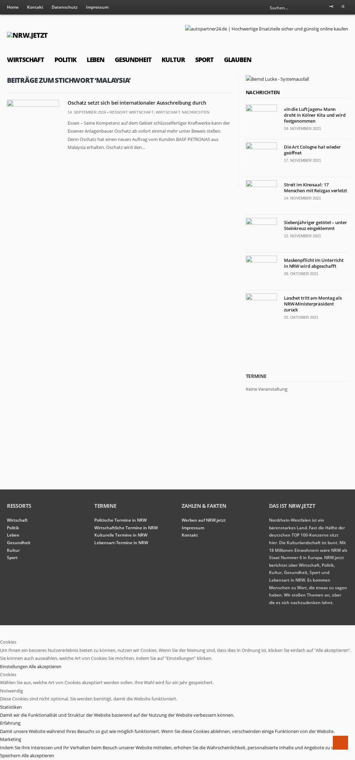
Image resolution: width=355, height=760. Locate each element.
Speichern (10, 755)
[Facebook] (343, 7)
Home (13, 7)
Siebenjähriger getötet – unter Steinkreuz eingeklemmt (315, 225)
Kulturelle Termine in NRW (120, 535)
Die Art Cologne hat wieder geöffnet (312, 150)
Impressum (97, 7)
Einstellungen (14, 666)
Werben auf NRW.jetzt (204, 520)
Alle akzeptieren (45, 666)
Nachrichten (263, 92)
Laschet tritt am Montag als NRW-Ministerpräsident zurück (313, 304)
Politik (65, 59)
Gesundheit (133, 59)
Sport (204, 59)
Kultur (173, 59)
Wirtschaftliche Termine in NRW (126, 528)
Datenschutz (65, 7)
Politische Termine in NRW (120, 520)
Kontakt (35, 7)
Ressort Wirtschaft (132, 112)
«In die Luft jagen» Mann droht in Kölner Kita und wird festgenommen (315, 115)
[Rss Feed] (331, 7)
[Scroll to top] (340, 743)
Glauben (237, 59)
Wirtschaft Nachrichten (182, 112)
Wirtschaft (25, 59)
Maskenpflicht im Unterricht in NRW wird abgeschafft (314, 263)
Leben (96, 59)
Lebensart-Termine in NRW (121, 543)
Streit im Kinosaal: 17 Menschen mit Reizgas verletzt (315, 188)
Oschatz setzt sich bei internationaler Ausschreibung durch (137, 102)
